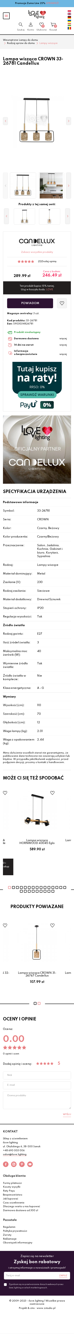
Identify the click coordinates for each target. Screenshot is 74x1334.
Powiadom (30, 303)
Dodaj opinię (48, 261)
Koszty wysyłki (11, 1187)
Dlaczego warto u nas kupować (21, 1206)
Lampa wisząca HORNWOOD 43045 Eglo (37, 842)
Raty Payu (9, 1191)
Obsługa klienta (14, 1176)
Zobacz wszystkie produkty (37, 252)
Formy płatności (12, 1183)
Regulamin (9, 1227)
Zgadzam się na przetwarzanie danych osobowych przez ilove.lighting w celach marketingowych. (36, 1285)
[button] (5, 186)
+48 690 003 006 (14, 1150)
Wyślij (67, 1114)
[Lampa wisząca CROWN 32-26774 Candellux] (24, 216)
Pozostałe (10, 1220)
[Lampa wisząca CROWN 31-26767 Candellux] (49, 216)
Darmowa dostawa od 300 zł (20, 1210)
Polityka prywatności (15, 1231)
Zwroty (7, 1235)
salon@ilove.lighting (14, 1154)
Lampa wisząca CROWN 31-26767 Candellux (37, 974)
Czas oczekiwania (13, 1203)
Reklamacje (10, 1239)
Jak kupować (10, 1199)
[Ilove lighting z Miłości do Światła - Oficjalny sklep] (37, 14)
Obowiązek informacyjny (17, 1243)
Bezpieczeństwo (12, 1195)
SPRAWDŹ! (52, 3)
